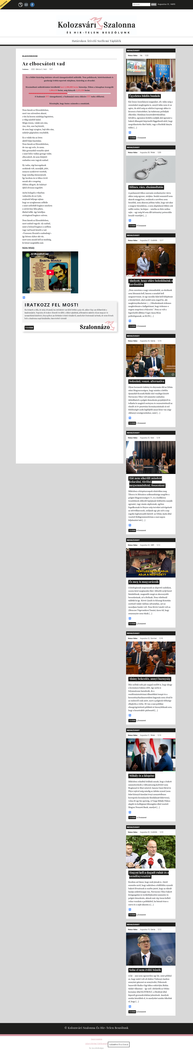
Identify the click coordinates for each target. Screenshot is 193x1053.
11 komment (142, 817)
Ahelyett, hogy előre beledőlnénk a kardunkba (151, 282)
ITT (47, 96)
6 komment (141, 326)
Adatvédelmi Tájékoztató (96, 1043)
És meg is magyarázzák (144, 581)
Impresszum (96, 1039)
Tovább (29, 327)
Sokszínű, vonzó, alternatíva (146, 381)
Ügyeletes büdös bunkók (144, 96)
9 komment (141, 1012)
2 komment (141, 138)
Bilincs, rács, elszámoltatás (146, 187)
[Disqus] (69, 362)
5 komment (141, 623)
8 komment (141, 226)
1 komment (141, 423)
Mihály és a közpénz (141, 775)
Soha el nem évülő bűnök (145, 970)
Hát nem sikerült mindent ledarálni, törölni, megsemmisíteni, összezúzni (147, 481)
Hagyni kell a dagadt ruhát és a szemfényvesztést (149, 874)
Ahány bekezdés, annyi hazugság (149, 678)
